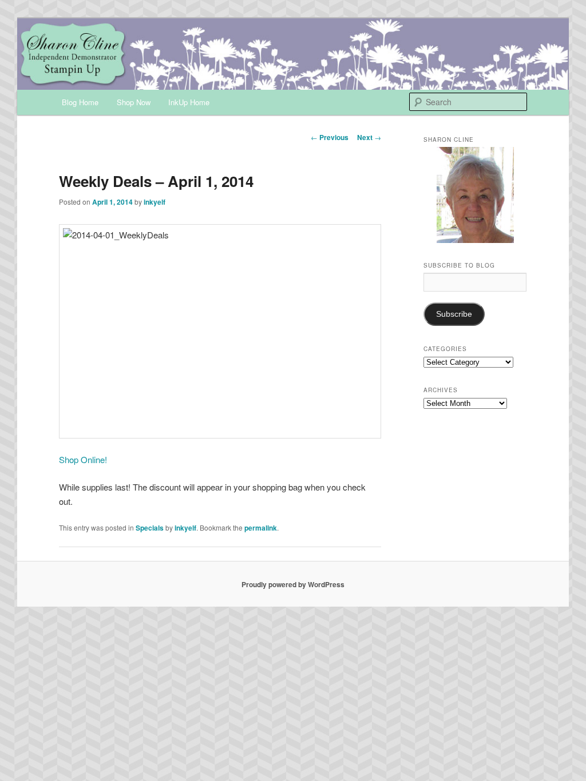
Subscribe (454, 314)
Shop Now (134, 102)
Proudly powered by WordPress (293, 584)
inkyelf (154, 202)
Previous (330, 137)
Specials (150, 528)
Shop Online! (83, 459)
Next (369, 137)
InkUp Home (188, 102)
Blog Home (80, 102)
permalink (260, 528)
